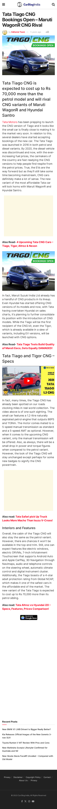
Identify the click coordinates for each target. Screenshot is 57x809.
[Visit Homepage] (28, 4)
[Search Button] (53, 4)
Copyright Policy (33, 777)
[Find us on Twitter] (25, 801)
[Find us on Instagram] (29, 801)
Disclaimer (18, 777)
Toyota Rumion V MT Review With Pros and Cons (26, 742)
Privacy (7, 777)
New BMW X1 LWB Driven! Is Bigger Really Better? (26, 729)
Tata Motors (9, 122)
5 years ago (35, 32)
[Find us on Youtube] (33, 801)
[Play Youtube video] (28, 381)
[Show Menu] (3, 4)
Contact (47, 777)
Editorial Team (18, 32)
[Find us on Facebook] (22, 801)
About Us (23, 780)
